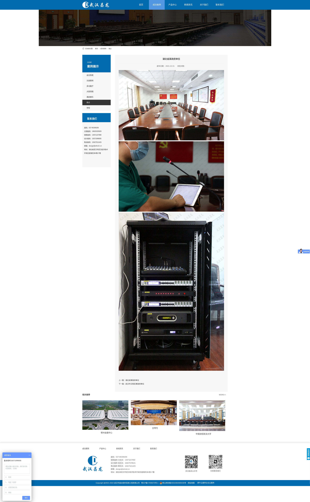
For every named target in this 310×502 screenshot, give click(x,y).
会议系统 (90, 75)
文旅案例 (90, 81)
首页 (141, 5)
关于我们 (204, 5)
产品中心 (172, 5)
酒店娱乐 (90, 97)
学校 (88, 108)
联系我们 (220, 5)
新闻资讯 (188, 5)
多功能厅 (90, 86)
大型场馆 (90, 91)
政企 (110, 49)
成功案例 (157, 5)
